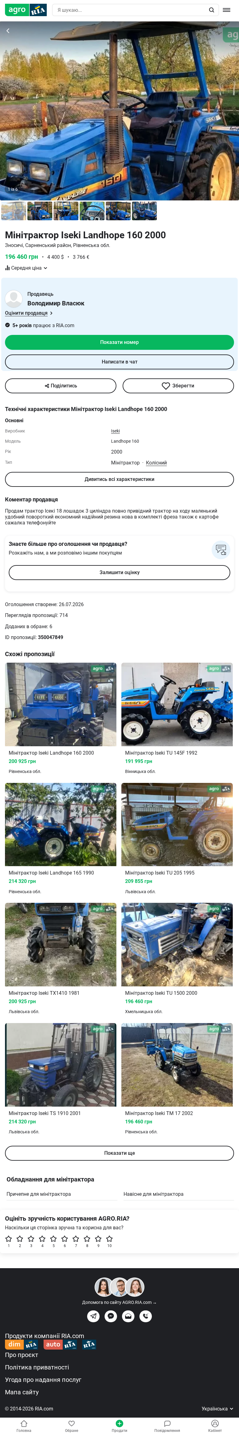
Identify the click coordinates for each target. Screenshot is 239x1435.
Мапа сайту (22, 1392)
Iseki (115, 430)
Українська (215, 1409)
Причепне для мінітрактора (39, 1194)
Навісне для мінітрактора (154, 1194)
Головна (23, 1430)
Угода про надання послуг (43, 1379)
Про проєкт (21, 1355)
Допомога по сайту (119, 1302)
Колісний (156, 463)
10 (109, 1246)
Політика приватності (37, 1367)
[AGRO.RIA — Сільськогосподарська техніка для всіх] (28, 10)
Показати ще (119, 1153)
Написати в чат (120, 362)
